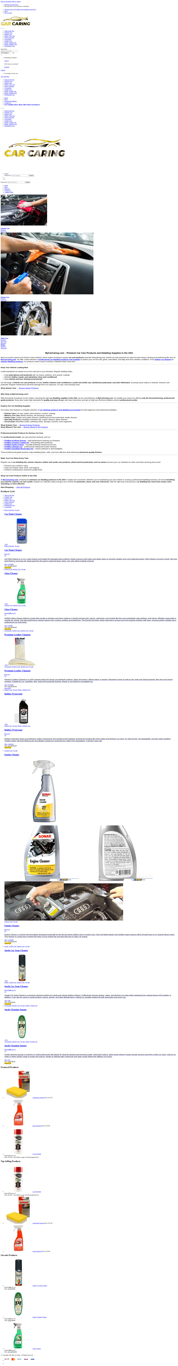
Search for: (4, 49)
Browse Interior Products (28, 388)
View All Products (23, 487)
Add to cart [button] (7, 567)
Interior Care (8, 34)
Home (6, 98)
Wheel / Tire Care (9, 36)
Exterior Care (8, 32)
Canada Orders (8, 192)
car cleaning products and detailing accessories (60, 410)
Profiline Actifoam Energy (15, 441)
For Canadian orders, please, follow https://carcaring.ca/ (22, 104)
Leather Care (8, 41)
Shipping (7, 189)
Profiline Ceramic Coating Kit (16, 443)
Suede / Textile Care (10, 42)
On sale (17, 510)
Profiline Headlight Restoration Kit (18, 449)
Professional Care (9, 46)
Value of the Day (9, 31)
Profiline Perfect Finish (14, 445)
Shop (6, 11)
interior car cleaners (163, 359)
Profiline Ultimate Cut (13, 447)
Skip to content (16, 1)
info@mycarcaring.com (11, 4)
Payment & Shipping (10, 101)
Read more (7, 688)
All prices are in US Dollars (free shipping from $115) (20, 9)
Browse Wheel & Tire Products (36, 427)
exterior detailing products (12, 362)
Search (31, 175)
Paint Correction (9, 37)
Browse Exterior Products (30, 425)
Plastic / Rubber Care (10, 44)
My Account (8, 13)
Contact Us (7, 103)
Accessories (7, 39)
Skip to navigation (6, 1)
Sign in (6, 61)
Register (6, 67)
